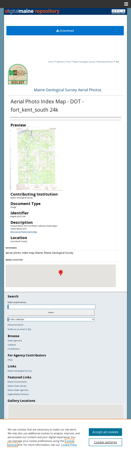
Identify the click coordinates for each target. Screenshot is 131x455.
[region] (65, 437)
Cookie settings (105, 442)
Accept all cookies (105, 432)
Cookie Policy (69, 445)
